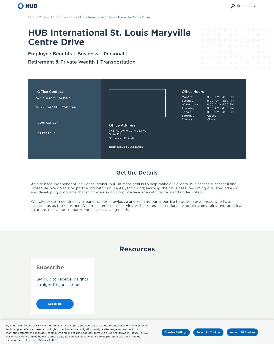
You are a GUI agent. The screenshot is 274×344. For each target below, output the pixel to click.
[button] (233, 6)
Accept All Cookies (242, 332)
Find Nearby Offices (126, 147)
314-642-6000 (51, 98)
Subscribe (55, 303)
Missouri (68, 17)
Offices (44, 17)
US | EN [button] (246, 5)
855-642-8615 (50, 107)
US (55, 17)
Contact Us (47, 122)
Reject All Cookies (208, 332)
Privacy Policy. (48, 340)
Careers (44, 133)
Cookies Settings (176, 332)
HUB (31, 17)
